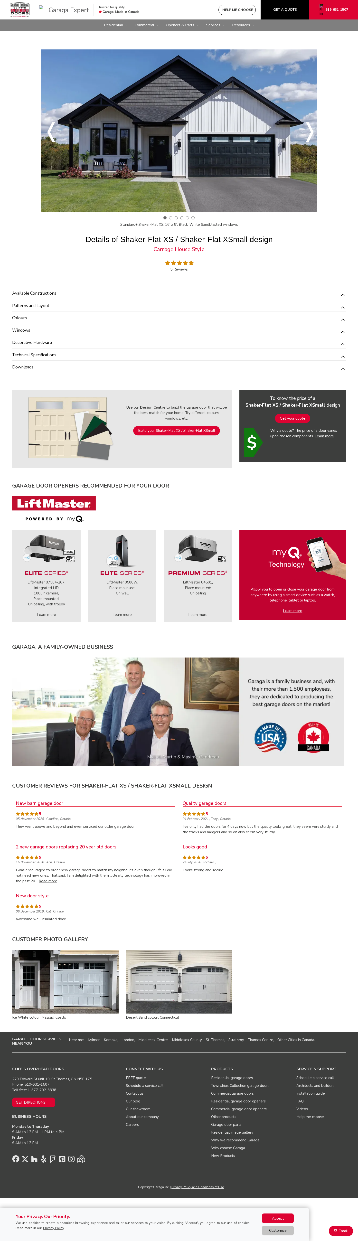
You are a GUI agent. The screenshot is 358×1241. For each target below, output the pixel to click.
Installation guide (310, 1093)
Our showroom (138, 1109)
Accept (278, 1218)
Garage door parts (226, 1124)
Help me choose (310, 1116)
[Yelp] (43, 1160)
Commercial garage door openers (239, 1109)
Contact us (134, 1093)
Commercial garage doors (232, 1093)
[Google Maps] (80, 1160)
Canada (308, 1039)
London (128, 1039)
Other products (223, 1116)
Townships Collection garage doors (240, 1085)
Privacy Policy (53, 1228)
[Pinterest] (62, 1160)
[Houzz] (34, 1160)
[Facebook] (15, 1160)
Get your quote (292, 418)
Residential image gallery (232, 1132)
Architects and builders (315, 1085)
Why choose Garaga (228, 1148)
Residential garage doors (232, 1077)
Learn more (324, 436)
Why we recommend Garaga (235, 1140)
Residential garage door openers (238, 1101)
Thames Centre (260, 1039)
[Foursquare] (53, 1160)
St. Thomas (215, 1039)
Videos (302, 1109)
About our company (142, 1116)
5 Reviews (179, 269)
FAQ (300, 1101)
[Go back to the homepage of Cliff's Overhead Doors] (19, 9)
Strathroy (236, 1039)
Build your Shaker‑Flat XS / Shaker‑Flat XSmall (176, 430)
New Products (223, 1155)
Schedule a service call (144, 1085)
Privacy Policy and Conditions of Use (197, 1187)
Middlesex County (187, 1039)
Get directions (31, 1102)
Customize (278, 1230)
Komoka (110, 1039)
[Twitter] (25, 1160)
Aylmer (93, 1039)
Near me (76, 1039)
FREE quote (136, 1077)
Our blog (133, 1101)
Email (343, 1231)
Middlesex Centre (153, 1039)
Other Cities (287, 1039)
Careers (132, 1124)
